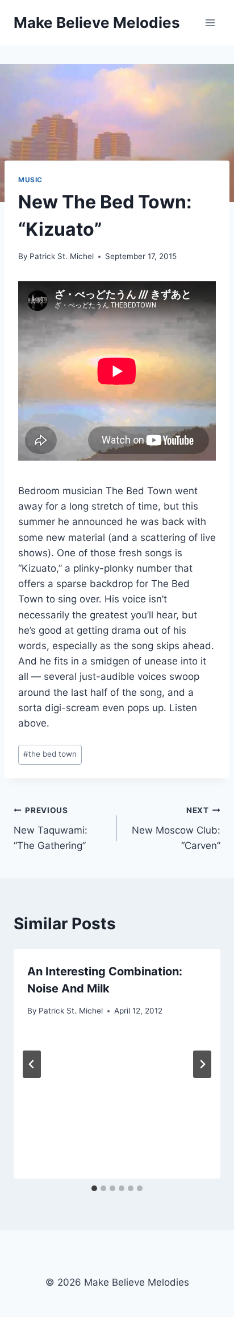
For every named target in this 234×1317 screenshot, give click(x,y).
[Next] (202, 1064)
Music (30, 179)
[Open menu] (209, 22)
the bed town (50, 753)
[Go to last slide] (32, 1064)
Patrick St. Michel (62, 256)
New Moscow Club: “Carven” (176, 828)
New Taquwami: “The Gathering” (50, 828)
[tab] (94, 1188)
